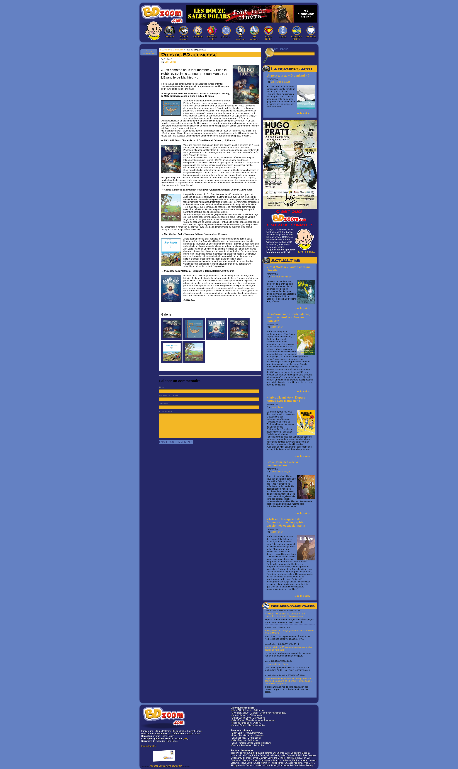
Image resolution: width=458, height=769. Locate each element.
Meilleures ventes (212, 37)
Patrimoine (198, 36)
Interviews (311, 36)
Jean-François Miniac (281, 276)
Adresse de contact (168, 395)
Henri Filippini (277, 407)
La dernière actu (291, 69)
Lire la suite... (303, 113)
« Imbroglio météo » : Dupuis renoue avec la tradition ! (286, 399)
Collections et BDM (296, 37)
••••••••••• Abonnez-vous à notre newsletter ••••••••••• (165, 766)
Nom (161, 387)
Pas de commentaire (149, 52)
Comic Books (268, 37)
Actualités (169, 36)
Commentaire (165, 411)
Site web (163, 403)
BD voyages (254, 37)
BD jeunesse (240, 37)
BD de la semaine (183, 37)
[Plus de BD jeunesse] (171, 339)
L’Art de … (226, 36)
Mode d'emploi (148, 746)
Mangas (282, 36)
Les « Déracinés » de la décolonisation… (282, 464)
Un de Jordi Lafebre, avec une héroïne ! (288, 317)
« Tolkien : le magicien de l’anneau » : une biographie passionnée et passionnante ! (286, 522)
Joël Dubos (170, 62)
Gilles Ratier (276, 327)
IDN (185, 738)
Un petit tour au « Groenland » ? (288, 75)
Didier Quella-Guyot (280, 82)
